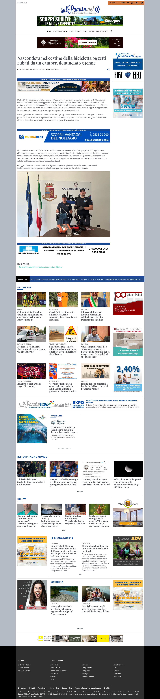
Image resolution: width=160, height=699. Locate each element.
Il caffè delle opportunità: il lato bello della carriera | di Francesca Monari (94, 386)
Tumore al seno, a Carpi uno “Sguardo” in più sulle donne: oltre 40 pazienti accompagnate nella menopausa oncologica (95, 551)
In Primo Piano (45, 69)
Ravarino (117, 673)
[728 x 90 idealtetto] (63, 92)
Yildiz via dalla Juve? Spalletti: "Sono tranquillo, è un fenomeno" (31, 482)
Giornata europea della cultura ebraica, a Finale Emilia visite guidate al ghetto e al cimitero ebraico (62, 388)
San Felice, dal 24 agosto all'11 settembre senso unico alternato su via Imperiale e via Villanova (62, 351)
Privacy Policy (53, 688)
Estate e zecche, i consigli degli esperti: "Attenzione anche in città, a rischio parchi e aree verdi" (99, 521)
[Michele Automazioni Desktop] (80, 42)
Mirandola (54, 665)
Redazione (23, 69)
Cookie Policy (67, 688)
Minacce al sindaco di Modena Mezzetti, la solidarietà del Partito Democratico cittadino (99, 279)
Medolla (53, 676)
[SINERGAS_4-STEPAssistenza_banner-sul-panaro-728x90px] (63, 256)
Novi (115, 668)
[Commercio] (128, 608)
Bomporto (86, 671)
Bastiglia (85, 673)
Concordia (54, 673)
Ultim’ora (22, 279)
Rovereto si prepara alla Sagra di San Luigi (29, 385)
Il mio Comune (59, 31)
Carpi (52, 679)
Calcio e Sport (75, 31)
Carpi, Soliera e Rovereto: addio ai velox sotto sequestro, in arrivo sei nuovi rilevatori (37, 279)
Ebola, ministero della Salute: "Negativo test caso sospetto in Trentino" (75, 520)
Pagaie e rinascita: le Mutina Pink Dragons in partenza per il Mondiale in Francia (63, 610)
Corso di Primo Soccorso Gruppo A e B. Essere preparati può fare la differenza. (113, 403)
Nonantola (118, 676)
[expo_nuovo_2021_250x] (128, 116)
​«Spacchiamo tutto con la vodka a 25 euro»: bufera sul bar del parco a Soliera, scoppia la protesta (95, 610)
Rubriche (56, 415)
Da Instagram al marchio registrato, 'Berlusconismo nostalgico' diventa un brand (96, 482)
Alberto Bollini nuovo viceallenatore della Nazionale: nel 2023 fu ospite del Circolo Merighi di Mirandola (63, 551)
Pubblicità (42, 688)
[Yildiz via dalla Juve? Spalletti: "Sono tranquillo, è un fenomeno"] (31, 469)
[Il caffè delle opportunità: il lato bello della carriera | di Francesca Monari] (95, 371)
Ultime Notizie (23, 668)
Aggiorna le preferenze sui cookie (88, 688)
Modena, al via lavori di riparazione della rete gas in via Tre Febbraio (31, 349)
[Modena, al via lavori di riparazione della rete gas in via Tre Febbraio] (31, 334)
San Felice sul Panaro (58, 671)
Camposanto (87, 668)
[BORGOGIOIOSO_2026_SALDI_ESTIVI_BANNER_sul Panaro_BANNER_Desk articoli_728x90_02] (63, 142)
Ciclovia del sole (24, 665)
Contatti (122, 2)
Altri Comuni (56, 69)
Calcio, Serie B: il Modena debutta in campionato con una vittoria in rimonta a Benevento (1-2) (30, 316)
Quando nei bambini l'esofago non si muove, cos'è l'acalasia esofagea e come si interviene (27, 521)
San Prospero (119, 665)
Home (49, 31)
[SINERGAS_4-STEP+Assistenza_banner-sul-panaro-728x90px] (80, 26)
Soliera (116, 671)
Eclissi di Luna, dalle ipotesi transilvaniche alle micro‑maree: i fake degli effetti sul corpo (127, 483)
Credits (107, 688)
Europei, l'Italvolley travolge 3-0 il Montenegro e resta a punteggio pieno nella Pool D (64, 483)
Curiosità (56, 581)
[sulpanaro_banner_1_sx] (128, 564)
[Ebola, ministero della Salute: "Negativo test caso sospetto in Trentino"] (75, 509)
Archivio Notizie (24, 671)
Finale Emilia (55, 668)
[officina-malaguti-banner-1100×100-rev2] (80, 638)
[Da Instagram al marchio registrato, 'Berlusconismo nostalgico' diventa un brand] (96, 469)
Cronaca (65, 69)
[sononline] (32, 608)
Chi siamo (112, 2)
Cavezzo (85, 665)
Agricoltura (89, 31)
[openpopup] (142, 31)
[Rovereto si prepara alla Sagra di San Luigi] (31, 371)
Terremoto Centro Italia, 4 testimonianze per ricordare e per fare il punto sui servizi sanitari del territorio (51, 521)
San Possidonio (88, 676)
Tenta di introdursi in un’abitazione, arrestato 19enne (40, 267)
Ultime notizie (102, 31)
